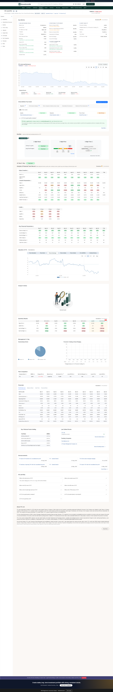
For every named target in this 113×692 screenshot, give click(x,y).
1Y (96, 67)
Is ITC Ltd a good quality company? (27, 494)
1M (88, 67)
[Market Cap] (52, 374)
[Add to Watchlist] (14, 11)
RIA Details (69, 690)
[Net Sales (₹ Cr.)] (63, 374)
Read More (105, 528)
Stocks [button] (40, 7)
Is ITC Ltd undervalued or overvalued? (73, 494)
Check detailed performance (26, 114)
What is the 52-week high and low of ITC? (28, 489)
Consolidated (105, 19)
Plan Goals (58, 7)
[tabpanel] (63, 406)
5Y (100, 67)
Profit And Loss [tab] (21, 388)
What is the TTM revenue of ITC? (72, 489)
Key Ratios (105, 64)
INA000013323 (61, 690)
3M (91, 67)
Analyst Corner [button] (65, 7)
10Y (103, 67)
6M (93, 67)
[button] (76, 7)
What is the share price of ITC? (26, 478)
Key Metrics (4, 19)
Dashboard (35, 7)
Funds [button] (46, 7)
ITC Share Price (62, 13)
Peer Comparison (5, 38)
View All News (104, 469)
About (23, 7)
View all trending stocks (99, 446)
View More (103, 128)
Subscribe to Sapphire (66, 685)
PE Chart (100, 64)
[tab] (23, 106)
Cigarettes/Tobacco (49, 13)
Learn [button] (85, 7)
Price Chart (72, 153)
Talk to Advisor (78, 4)
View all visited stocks (99, 436)
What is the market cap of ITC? (71, 478)
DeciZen (4, 24)
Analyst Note (5, 32)
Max (106, 67)
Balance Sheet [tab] (30, 388)
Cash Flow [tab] (37, 388)
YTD (82, 256)
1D (86, 67)
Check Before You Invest (7, 22)
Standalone (98, 19)
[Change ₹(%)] (43, 374)
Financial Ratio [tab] (44, 388)
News (3, 43)
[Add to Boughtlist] (16, 11)
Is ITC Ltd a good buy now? (25, 498)
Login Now (84, 677)
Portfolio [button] (51, 7)
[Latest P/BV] (104, 374)
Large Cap (56, 13)
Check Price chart (83, 114)
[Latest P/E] (95, 374)
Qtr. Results (4, 35)
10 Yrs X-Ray (5, 27)
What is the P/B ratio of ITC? (71, 485)
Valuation (4, 30)
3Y (98, 67)
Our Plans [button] (28, 7)
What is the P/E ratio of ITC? (25, 485)
